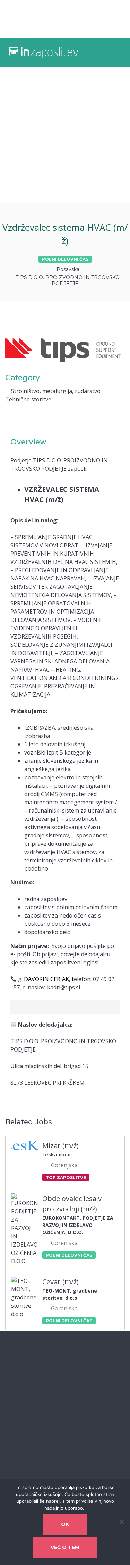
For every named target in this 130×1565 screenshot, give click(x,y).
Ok (65, 1524)
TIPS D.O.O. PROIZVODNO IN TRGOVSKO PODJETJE (68, 280)
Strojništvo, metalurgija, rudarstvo (56, 391)
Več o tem (65, 1547)
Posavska (68, 269)
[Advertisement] (65, 135)
